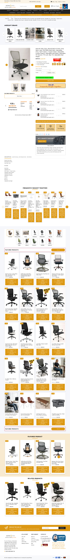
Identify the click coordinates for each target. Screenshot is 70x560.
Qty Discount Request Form (44, 77)
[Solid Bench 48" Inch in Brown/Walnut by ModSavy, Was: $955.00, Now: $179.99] (43, 402)
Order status (24, 541)
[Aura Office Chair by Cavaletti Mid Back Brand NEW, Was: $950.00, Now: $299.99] (58, 332)
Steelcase (29, 10)
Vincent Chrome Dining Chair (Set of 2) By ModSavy (8, 202)
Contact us (33, 538)
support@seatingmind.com (47, 538)
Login (23, 538)
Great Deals (58, 12)
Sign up (23, 540)
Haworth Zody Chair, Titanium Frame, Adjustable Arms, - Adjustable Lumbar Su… (42, 310)
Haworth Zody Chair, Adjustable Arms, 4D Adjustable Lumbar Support (11, 310)
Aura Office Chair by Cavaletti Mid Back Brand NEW (57, 344)
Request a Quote (42, 141)
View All (50, 84)
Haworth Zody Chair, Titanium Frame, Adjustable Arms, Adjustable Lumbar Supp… (26, 504)
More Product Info (44, 97)
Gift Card (47, 6)
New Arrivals (46, 12)
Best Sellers (52, 12)
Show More (19, 96)
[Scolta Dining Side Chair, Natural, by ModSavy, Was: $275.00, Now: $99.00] (54, 195)
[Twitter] (46, 134)
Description (7, 157)
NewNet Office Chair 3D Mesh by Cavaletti (58, 379)
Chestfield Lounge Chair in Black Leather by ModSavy (15, 203)
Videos (53, 1)
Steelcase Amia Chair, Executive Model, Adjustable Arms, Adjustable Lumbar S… (27, 380)
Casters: (39, 68)
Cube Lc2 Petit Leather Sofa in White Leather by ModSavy (23, 202)
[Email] (42, 134)
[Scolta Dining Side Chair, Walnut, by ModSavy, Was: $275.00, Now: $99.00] (62, 195)
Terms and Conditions (35, 540)
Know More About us (10, 551)
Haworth (35, 10)
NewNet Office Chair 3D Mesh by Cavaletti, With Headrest (11, 414)
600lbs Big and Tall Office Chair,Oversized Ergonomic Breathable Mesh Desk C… (26, 275)
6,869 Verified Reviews (12, 107)
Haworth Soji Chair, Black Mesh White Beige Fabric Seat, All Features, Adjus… (11, 345)
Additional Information (19, 157)
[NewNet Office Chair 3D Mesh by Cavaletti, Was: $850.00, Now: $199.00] (58, 368)
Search (38, 6)
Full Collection (38, 12)
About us (33, 536)
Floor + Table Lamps (21, 12)
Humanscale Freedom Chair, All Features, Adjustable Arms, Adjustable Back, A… (58, 504)
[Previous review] (5, 106)
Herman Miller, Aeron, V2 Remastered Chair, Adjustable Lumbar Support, (26, 310)
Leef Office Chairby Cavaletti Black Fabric (42, 344)
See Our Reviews (44, 66)
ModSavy (9, 10)
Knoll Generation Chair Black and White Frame (42, 274)
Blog (56, 1)
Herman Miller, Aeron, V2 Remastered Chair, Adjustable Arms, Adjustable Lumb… (57, 310)
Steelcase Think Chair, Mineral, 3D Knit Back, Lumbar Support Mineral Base (58, 275)
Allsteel (45, 10)
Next (66, 34)
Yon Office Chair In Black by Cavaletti (10, 379)
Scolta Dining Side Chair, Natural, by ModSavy (53, 202)
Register (57, 6)
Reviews (64, 1)
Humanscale (22, 10)
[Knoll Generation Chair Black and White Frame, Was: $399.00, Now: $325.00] (43, 262)
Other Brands (12, 12)
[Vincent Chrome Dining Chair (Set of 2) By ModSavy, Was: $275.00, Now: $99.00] (8, 195)
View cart (23, 536)
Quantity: (37, 72)
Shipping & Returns (25, 543)
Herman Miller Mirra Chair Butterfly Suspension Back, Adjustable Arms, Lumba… (41, 380)
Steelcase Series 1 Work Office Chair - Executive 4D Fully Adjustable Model (11, 275)
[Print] (44, 134)
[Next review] (33, 106)
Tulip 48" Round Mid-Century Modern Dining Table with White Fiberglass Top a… (31, 204)
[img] (12, 105)
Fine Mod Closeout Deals (54, 10)
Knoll (40, 10)
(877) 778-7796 (45, 536)
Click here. (6, 2)
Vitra (62, 10)
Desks (33, 12)
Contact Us (60, 1)
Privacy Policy (33, 541)
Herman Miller (15, 10)
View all (33, 93)
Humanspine (28, 12)
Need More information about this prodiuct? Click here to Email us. (50, 121)
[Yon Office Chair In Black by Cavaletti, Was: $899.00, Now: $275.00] (11, 368)
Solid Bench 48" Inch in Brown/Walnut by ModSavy (41, 414)
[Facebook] (40, 134)
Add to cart (50, 80)
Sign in (54, 6)
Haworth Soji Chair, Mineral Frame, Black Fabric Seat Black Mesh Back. (27, 345)
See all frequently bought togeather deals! (47, 98)
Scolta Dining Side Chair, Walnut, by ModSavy (61, 202)
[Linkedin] (49, 134)
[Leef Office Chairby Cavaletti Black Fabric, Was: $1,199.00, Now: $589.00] (43, 332)
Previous (4, 34)
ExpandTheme (29, 557)
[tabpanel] (19, 64)
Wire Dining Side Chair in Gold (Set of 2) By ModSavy (46, 202)
